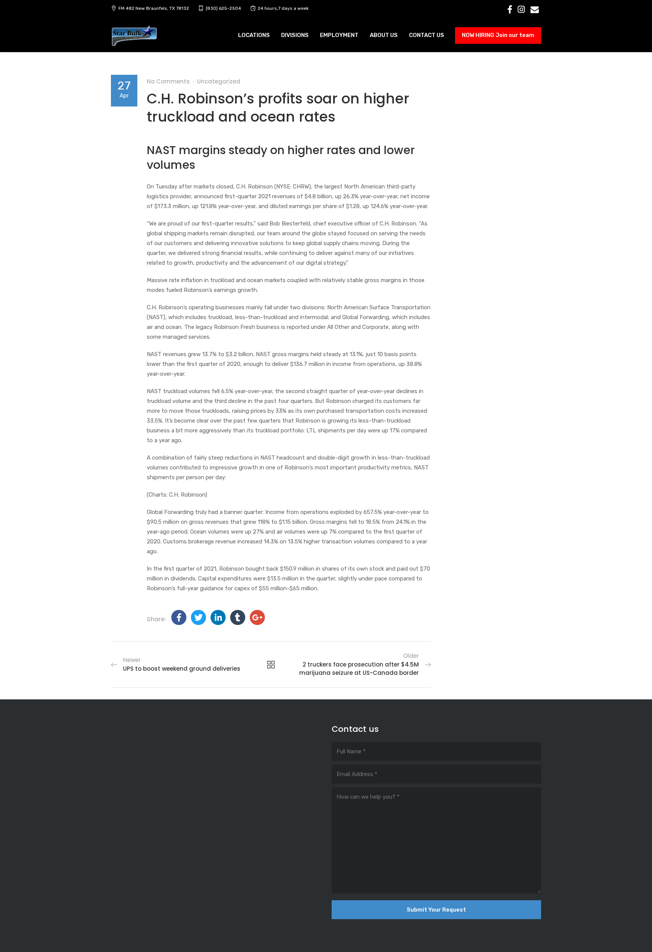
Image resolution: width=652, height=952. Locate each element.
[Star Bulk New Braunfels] (134, 36)
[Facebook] (510, 9)
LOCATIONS (254, 35)
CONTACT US (426, 35)
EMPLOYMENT (339, 35)
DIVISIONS (295, 35)
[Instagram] (521, 9)
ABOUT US (384, 35)
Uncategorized (218, 81)
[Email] (534, 9)
